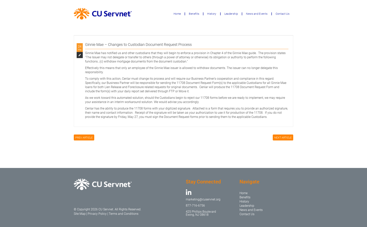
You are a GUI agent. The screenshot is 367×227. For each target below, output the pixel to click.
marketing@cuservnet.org (203, 199)
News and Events (256, 13)
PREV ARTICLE (84, 137)
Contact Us (283, 13)
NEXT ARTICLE (283, 137)
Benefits (194, 13)
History (211, 13)
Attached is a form (205, 108)
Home (177, 13)
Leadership (231, 13)
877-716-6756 (195, 205)
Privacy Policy (97, 214)
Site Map (80, 214)
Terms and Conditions (123, 214)
